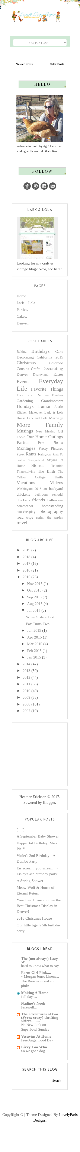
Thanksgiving (26, 472)
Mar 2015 (34, 644)
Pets (41, 443)
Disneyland (40, 375)
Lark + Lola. (26, 303)
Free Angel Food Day (37, 1040)
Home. (22, 296)
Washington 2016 (29, 489)
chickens (23, 500)
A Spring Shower (30, 881)
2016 (26, 570)
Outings (55, 436)
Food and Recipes (33, 395)
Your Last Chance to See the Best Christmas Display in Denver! (39, 906)
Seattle (21, 460)
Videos (56, 482)
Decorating (52, 368)
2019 (26, 550)
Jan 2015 (34, 657)
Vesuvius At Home (36, 1036)
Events (23, 381)
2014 (26, 664)
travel (22, 522)
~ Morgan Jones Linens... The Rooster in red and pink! (40, 981)
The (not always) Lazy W (39, 960)
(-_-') (20, 829)
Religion (44, 454)
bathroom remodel (49, 494)
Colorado (56, 363)
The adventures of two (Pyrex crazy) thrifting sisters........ (39, 1017)
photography (51, 511)
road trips (25, 517)
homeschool (25, 506)
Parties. (22, 309)
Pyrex (21, 454)
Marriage (56, 418)
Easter (58, 374)
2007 (26, 711)
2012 (26, 677)
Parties (23, 442)
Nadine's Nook (33, 1003)
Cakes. (22, 316)
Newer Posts (24, 64)
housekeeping (26, 512)
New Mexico (45, 431)
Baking (21, 352)
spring (40, 517)
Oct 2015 (34, 590)
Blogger (49, 802)
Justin (58, 406)
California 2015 (50, 357)
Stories (37, 465)
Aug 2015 (34, 604)
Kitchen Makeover (30, 412)
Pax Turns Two (37, 624)
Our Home (36, 436)
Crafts (35, 369)
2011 (26, 684)
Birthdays (40, 351)
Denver (22, 374)
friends (38, 499)
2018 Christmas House (34, 918)
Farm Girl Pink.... (36, 972)
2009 (26, 697)
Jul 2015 (33, 610)
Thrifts (58, 477)
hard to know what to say (40, 966)
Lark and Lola (37, 418)
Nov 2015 (34, 584)
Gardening (25, 401)
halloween (55, 500)
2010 (26, 691)
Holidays (25, 406)
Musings (25, 431)
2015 (26, 577)
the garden (55, 517)
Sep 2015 (34, 597)
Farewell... (29, 1007)
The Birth (46, 471)
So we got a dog (33, 1051)
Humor (44, 406)
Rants (31, 454)
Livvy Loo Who (34, 1047)
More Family (40, 424)
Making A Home (34, 993)
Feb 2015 (34, 651)
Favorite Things (47, 389)
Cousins (23, 369)
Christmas (26, 362)
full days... (29, 997)
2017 (26, 563)
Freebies (57, 395)
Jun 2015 (34, 630)
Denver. (23, 323)
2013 (26, 670)
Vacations (26, 482)
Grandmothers (52, 401)
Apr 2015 (34, 637)
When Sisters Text (40, 617)
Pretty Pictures (51, 448)
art (45, 489)
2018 (26, 557)
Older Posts (56, 64)
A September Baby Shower (38, 836)
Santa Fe (57, 454)
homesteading (52, 506)
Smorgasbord (36, 460)
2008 (26, 704)
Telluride (57, 466)
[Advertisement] (48, 753)
